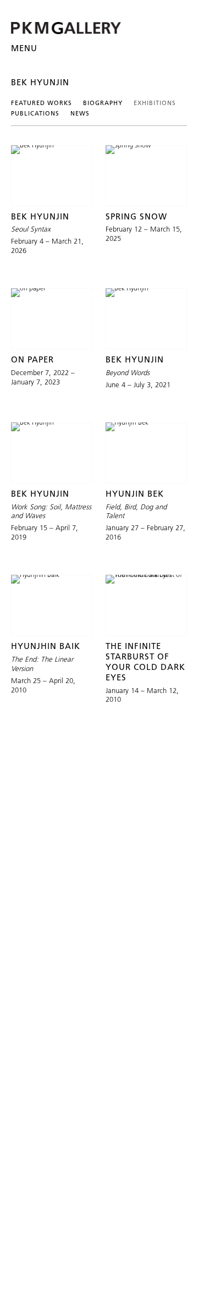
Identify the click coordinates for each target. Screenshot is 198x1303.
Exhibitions (155, 103)
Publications (35, 113)
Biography (103, 103)
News (80, 113)
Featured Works (41, 103)
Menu (24, 48)
